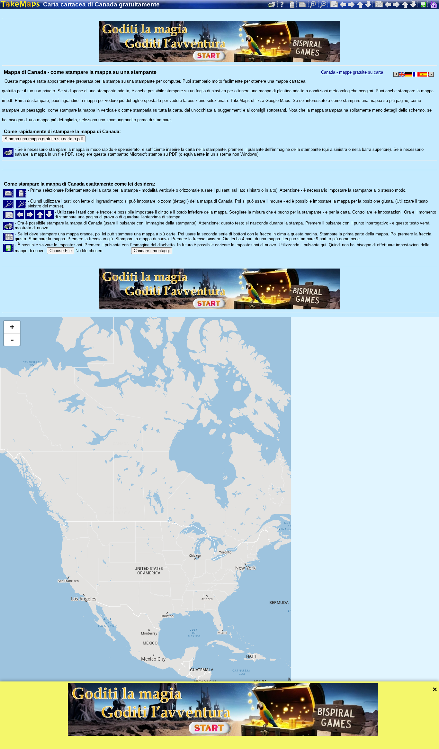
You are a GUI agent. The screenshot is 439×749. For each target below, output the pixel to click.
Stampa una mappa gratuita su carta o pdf (43, 138)
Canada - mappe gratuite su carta (352, 72)
